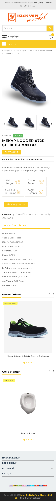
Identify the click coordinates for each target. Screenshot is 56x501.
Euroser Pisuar (28, 433)
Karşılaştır (17, 204)
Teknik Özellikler (14, 225)
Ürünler (16, 50)
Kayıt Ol (23, 6)
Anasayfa (6, 50)
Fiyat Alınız (12, 152)
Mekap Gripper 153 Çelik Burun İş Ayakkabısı (28, 356)
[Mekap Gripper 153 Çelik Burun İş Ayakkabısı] (28, 327)
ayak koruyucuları (36, 214)
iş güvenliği (18, 214)
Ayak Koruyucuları (29, 50)
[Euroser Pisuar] (28, 404)
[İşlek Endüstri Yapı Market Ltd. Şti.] (28, 17)
